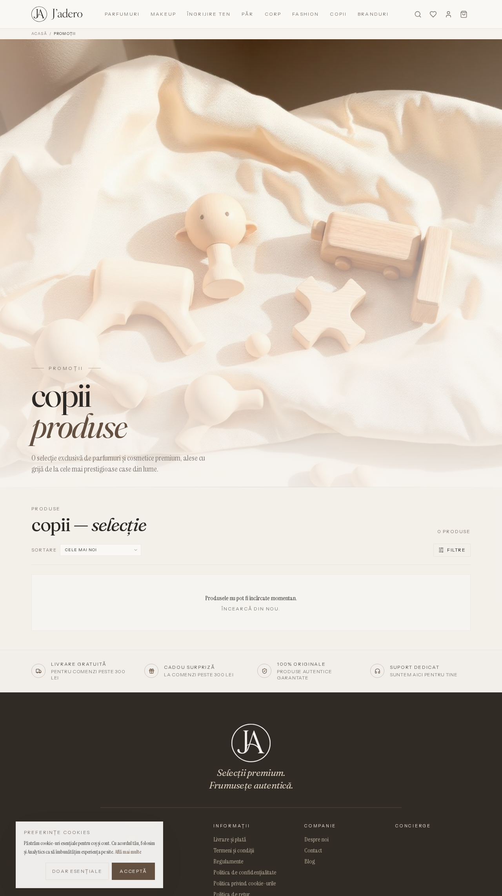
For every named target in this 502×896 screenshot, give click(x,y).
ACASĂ (39, 33)
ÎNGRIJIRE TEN (209, 14)
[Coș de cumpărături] (464, 14)
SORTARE (44, 550)
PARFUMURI (122, 14)
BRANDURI (373, 14)
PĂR (247, 14)
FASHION (305, 14)
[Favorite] (433, 14)
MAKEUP (163, 14)
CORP (273, 14)
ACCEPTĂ (133, 871)
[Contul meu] (448, 14)
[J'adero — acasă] (56, 14)
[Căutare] (418, 14)
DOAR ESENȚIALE (77, 871)
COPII (338, 14)
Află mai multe (128, 851)
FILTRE (456, 550)
